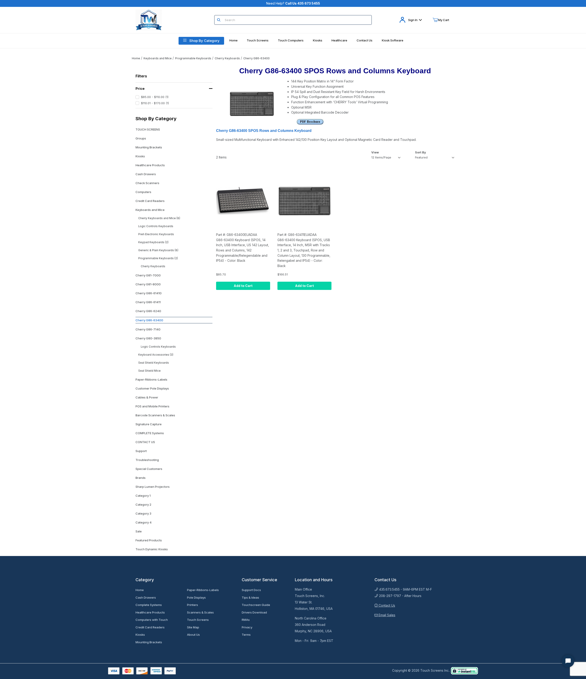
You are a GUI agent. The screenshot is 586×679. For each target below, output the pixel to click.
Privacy (247, 627)
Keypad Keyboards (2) (153, 242)
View (375, 152)
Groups (141, 138)
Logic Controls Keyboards (155, 226)
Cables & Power (147, 397)
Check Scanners (147, 183)
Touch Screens (198, 620)
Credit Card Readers (150, 201)
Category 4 (144, 522)
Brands (141, 478)
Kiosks (140, 156)
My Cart (443, 20)
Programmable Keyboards (193, 58)
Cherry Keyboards (227, 58)
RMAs (246, 620)
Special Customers (149, 469)
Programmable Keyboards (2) (158, 258)
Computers (143, 192)
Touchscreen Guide (256, 605)
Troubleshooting (147, 460)
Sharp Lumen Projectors (153, 486)
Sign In (413, 20)
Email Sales (386, 615)
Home (136, 58)
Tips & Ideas (250, 597)
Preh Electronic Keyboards (156, 234)
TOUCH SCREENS (148, 129)
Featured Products (149, 540)
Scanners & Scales (200, 612)
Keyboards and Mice (158, 58)
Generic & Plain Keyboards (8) (158, 250)
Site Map (193, 627)
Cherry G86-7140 (148, 329)
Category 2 (143, 504)
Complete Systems (149, 605)
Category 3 (143, 513)
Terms (246, 634)
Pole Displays (196, 597)
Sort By (420, 152)
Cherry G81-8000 (148, 284)
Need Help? (293, 3)
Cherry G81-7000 (148, 275)
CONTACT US (145, 442)
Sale (139, 531)
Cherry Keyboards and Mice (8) (159, 218)
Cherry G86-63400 (256, 58)
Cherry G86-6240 (148, 311)
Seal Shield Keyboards (153, 362)
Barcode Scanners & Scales (155, 415)
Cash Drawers (146, 174)
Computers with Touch (152, 620)
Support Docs (251, 590)
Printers (192, 605)
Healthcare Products (150, 165)
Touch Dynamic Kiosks (152, 549)
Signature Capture (149, 424)
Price (140, 88)
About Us (193, 634)
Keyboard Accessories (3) (155, 354)
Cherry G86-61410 (149, 293)
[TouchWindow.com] (149, 20)
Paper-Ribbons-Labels (151, 379)
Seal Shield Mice (149, 370)
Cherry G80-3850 (148, 338)
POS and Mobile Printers (152, 406)
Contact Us (386, 605)
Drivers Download (254, 612)
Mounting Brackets (149, 147)
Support (141, 451)
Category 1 (143, 495)
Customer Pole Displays (152, 388)
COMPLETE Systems (150, 433)
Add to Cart (243, 286)
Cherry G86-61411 (148, 302)
